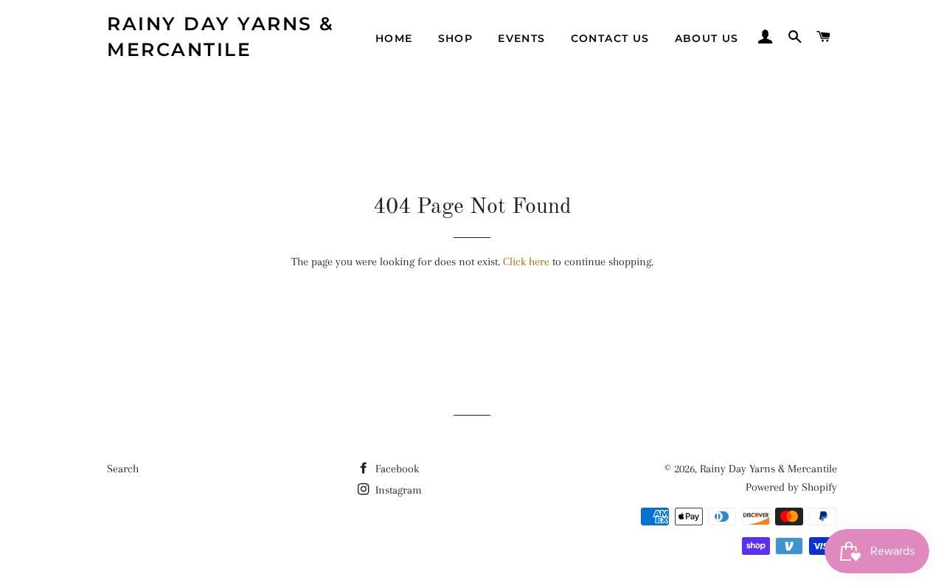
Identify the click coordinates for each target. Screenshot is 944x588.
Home (394, 38)
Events (521, 38)
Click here (526, 261)
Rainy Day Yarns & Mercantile (221, 36)
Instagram (397, 490)
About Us (707, 38)
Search (123, 468)
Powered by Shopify (791, 487)
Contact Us (610, 38)
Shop (455, 38)
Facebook (395, 468)
